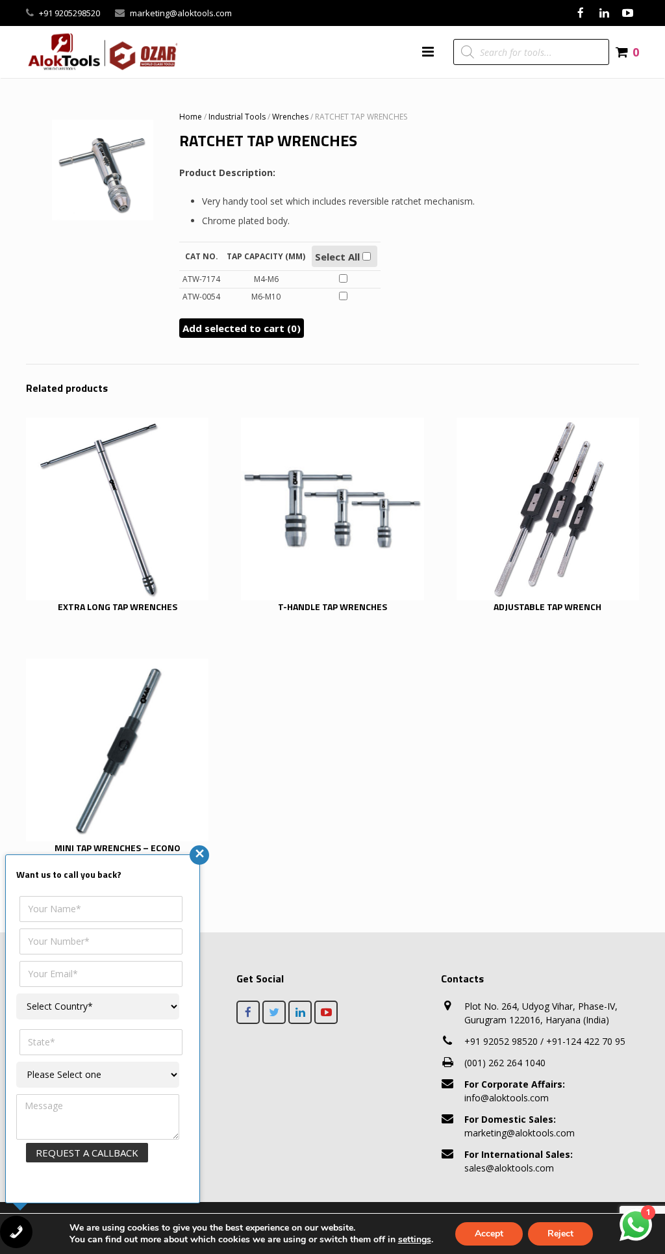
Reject (560, 1233)
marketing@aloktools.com (181, 13)
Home (190, 116)
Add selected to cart (241, 328)
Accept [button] (489, 1233)
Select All (338, 256)
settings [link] (414, 1239)
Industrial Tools (237, 116)
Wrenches (290, 116)
